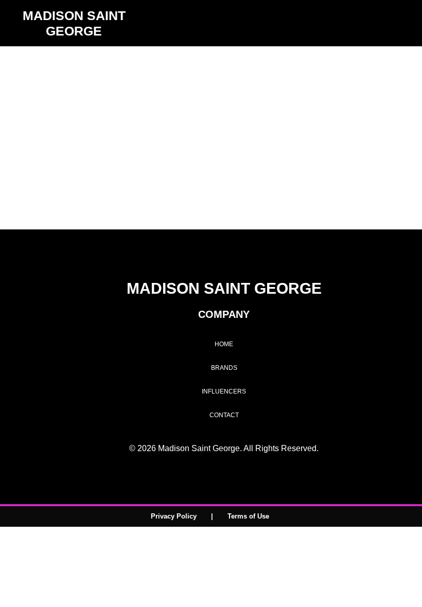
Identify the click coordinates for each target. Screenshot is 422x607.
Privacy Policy (174, 516)
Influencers (224, 391)
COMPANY (224, 314)
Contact (224, 415)
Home (224, 344)
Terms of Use (248, 516)
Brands (224, 367)
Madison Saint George (183, 114)
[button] (409, 23)
